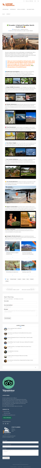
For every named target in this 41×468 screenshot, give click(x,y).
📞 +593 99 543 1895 (6, 413)
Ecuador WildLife (29, 30)
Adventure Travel (12, 30)
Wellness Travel (30, 9)
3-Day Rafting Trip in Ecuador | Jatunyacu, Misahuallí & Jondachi (20, 342)
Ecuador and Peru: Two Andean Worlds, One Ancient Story (19, 346)
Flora (27, 279)
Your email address (8, 305)
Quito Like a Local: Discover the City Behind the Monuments (19, 332)
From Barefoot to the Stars (13, 351)
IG (5, 423)
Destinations (5, 9)
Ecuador (24, 30)
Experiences (13, 9)
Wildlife (7, 281)
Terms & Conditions (13, 466)
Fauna (24, 279)
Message (6, 309)
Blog (3, 14)
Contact (8, 14)
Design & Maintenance (27, 466)
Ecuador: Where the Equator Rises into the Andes (17, 355)
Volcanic (31, 279)
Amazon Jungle (13, 279)
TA (7, 423)
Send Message (7, 318)
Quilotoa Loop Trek (26, 272)
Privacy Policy (20, 466)
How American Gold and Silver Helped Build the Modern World (20, 360)
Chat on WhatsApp (7, 417)
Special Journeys (21, 9)
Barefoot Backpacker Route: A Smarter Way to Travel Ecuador (20, 337)
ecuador (19, 279)
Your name (4, 440)
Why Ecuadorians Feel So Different (15, 328)
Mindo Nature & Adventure (12, 272)
